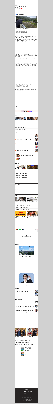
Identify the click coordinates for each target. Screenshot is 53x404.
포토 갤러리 (16, 272)
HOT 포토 (25, 393)
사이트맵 (29, 399)
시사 (15, 5)
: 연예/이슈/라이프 (18, 299)
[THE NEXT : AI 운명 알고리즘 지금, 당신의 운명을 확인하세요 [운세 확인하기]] (26, 111)
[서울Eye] (16, 0)
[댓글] (21, 8)
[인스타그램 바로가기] (27, 397)
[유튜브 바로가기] (25, 397)
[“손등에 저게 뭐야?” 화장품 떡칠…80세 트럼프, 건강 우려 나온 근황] (36, 310)
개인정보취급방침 (26, 399)
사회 (17, 5)
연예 (21, 391)
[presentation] (15, 22)
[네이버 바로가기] (28, 397)
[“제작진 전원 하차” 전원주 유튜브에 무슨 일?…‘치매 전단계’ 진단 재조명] (36, 306)
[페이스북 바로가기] (22, 397)
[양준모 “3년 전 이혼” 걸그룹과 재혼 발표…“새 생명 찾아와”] (36, 302)
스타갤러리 (31, 391)
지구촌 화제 (16, 244)
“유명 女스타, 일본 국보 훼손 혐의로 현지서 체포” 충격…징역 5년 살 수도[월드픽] (25, 84)
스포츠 (25, 391)
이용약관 (23, 399)
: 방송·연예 (17, 326)
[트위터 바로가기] (24, 397)
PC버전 (31, 399)
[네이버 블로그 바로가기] (30, 397)
